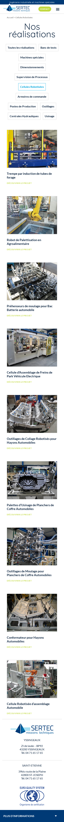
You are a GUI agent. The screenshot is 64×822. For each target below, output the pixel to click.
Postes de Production (23, 106)
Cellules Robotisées (32, 86)
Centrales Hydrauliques (24, 116)
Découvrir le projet (19, 183)
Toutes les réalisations (21, 47)
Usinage (49, 116)
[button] (57, 9)
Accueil (10, 17)
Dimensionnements (32, 67)
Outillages (48, 106)
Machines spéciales (32, 57)
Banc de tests (48, 47)
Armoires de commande (32, 96)
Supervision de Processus (32, 77)
